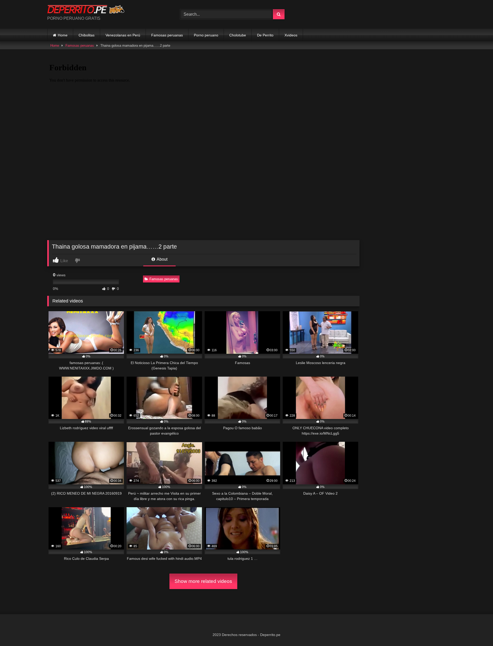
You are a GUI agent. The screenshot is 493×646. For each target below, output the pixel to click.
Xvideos (291, 35)
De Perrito (265, 35)
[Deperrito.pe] (85, 10)
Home (63, 35)
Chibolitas (86, 35)
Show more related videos (203, 581)
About (161, 259)
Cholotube (237, 35)
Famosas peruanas (167, 35)
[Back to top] (477, 631)
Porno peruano (206, 35)
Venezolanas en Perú (123, 35)
